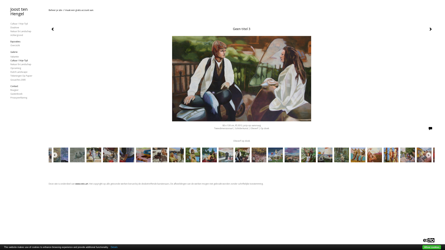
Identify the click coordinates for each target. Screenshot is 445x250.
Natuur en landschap (20, 31)
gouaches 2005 (18, 79)
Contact (14, 86)
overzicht (15, 45)
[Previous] (54, 155)
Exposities (15, 41)
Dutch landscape (18, 71)
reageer (14, 90)
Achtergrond (16, 35)
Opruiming (15, 68)
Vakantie (14, 56)
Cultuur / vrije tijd (19, 23)
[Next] (428, 155)
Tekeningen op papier (21, 75)
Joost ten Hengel (19, 11)
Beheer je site (55, 10)
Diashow (14, 27)
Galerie (14, 52)
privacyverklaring (18, 97)
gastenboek (16, 93)
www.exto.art (81, 183)
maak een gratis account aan (79, 10)
